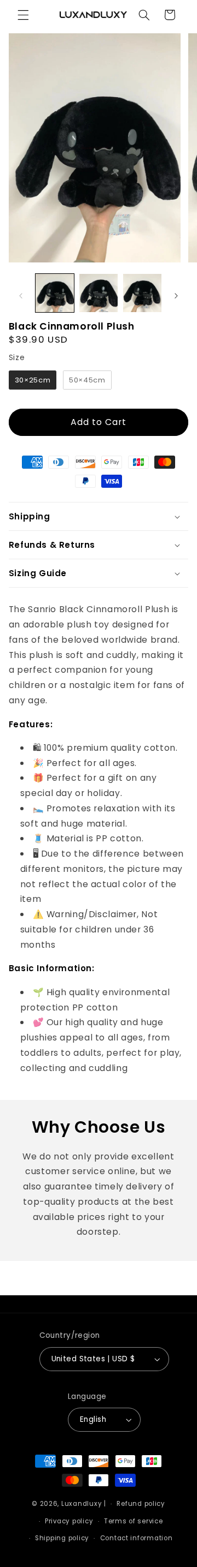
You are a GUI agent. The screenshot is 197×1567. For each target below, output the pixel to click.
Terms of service (133, 1521)
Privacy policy (69, 1521)
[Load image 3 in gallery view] (142, 293)
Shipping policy (62, 1538)
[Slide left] (21, 296)
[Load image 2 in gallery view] (98, 293)
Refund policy (141, 1503)
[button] (23, 14)
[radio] (32, 380)
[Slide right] (176, 296)
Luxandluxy (81, 1503)
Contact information (136, 1538)
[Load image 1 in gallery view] (55, 293)
